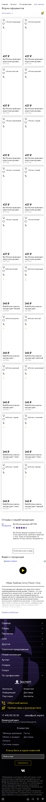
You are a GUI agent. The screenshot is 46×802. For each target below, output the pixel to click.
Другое (6, 644)
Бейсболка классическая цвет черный (34, 505)
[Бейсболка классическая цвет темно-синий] (12, 480)
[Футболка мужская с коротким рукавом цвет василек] (34, 35)
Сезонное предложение (15, 649)
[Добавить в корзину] (4, 20)
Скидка (6, 665)
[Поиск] (32, 799)
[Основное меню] (3, 799)
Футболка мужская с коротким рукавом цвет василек (34, 60)
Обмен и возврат (11, 737)
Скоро (5, 670)
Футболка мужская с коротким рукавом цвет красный (34, 109)
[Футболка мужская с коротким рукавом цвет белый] (34, 233)
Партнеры (7, 696)
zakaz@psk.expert (34, 715)
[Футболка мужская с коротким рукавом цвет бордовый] (12, 35)
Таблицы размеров (12, 733)
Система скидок (10, 744)
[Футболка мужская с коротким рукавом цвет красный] (34, 85)
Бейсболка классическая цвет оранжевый (33, 406)
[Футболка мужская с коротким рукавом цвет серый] (34, 134)
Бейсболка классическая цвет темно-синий (12, 505)
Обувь (5, 628)
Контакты (28, 696)
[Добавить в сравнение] (4, 27)
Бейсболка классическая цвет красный (11, 406)
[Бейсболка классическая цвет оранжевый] (34, 381)
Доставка (28, 692)
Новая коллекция (11, 654)
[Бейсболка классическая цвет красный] (12, 381)
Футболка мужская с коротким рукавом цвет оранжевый (12, 159)
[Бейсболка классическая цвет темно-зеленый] (34, 431)
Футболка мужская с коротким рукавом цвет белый (34, 258)
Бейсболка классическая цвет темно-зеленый (34, 456)
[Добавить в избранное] (4, 24)
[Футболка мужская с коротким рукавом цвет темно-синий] (34, 184)
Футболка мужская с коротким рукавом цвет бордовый (12, 60)
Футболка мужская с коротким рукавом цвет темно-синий (34, 208)
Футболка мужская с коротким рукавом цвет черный (12, 258)
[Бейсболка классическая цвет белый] (12, 282)
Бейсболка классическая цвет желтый (34, 357)
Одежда (6, 623)
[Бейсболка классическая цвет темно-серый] (12, 431)
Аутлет (6, 659)
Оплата (6, 740)
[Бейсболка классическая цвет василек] (12, 332)
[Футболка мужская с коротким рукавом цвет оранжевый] (12, 134)
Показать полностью (10, 612)
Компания (7, 688)
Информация (8, 692)
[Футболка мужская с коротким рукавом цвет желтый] (12, 85)
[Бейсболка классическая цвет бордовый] (34, 282)
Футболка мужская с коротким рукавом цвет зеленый (12, 208)
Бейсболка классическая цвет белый (11, 307)
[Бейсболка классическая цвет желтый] (34, 332)
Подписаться (23, 763)
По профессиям (10, 675)
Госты (27, 733)
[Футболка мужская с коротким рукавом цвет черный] (12, 233)
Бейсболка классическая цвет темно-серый (12, 456)
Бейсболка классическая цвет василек (11, 357)
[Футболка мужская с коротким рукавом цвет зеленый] (12, 184)
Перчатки (7, 633)
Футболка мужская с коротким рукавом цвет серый (34, 159)
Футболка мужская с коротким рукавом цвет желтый (12, 109)
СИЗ (4, 638)
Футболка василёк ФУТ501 (25, 524)
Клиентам (29, 688)
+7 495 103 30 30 (10, 715)
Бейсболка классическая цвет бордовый (33, 307)
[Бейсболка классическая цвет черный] (34, 480)
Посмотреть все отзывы (23, 551)
